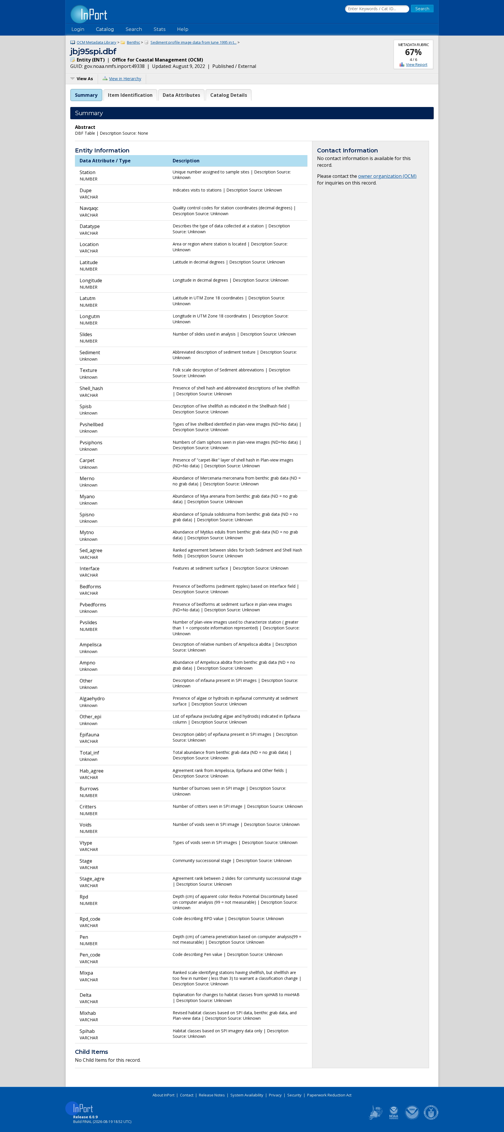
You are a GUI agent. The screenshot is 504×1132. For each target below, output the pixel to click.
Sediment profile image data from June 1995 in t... (193, 42)
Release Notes (212, 1095)
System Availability (246, 1095)
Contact (186, 1095)
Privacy (275, 1095)
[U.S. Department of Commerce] (431, 1118)
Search (134, 29)
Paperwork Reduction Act (329, 1095)
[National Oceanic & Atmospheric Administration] (412, 1118)
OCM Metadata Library (96, 42)
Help (182, 29)
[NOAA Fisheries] (393, 1118)
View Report (416, 64)
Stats (159, 29)
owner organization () (387, 176)
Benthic (133, 42)
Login (77, 29)
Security (294, 1095)
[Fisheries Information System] (375, 1118)
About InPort (163, 1095)
